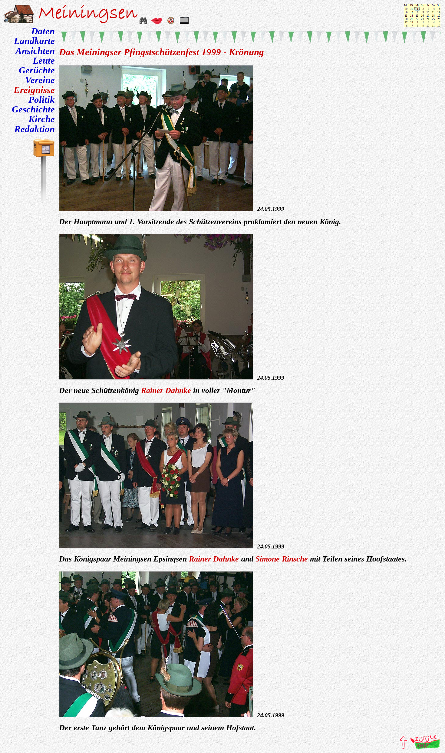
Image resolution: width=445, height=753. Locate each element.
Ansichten (35, 51)
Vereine (40, 80)
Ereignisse (34, 90)
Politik (41, 100)
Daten (43, 31)
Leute (44, 60)
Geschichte (33, 109)
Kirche (41, 119)
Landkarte (34, 41)
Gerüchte (37, 70)
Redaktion (34, 129)
